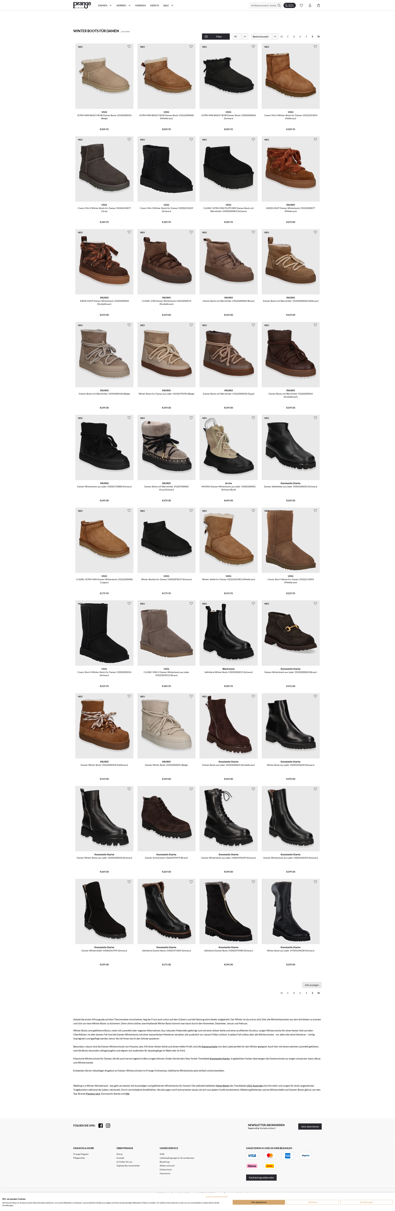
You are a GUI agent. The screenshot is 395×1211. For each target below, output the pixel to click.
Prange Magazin (81, 1154)
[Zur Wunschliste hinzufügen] (129, 46)
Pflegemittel (79, 1158)
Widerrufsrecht (167, 1165)
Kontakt (120, 1158)
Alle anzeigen (312, 984)
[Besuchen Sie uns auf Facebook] (99, 1125)
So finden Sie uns (124, 1161)
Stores (119, 1154)
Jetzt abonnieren (310, 1126)
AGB (162, 1154)
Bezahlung (165, 1161)
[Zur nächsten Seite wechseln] (312, 36)
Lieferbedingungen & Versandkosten (177, 1158)
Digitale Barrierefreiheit (128, 1165)
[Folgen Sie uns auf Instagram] (106, 1125)
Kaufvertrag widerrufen (261, 1177)
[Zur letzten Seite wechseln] (319, 36)
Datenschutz (166, 1169)
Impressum (165, 1173)
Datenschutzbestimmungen (217, 1196)
